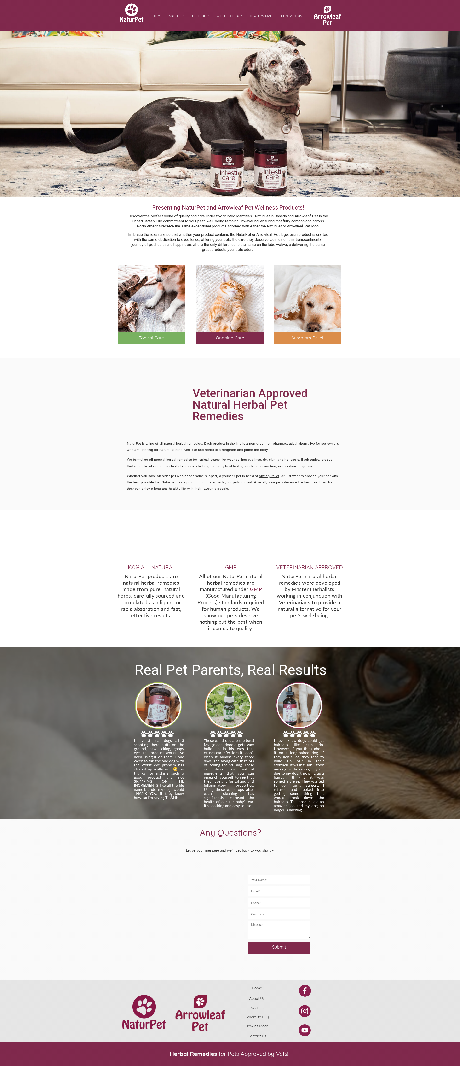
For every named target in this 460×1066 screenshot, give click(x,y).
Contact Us (291, 16)
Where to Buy (229, 16)
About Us (177, 16)
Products (201, 16)
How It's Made (261, 16)
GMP (256, 589)
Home (157, 16)
